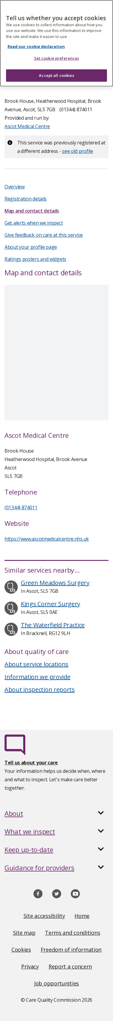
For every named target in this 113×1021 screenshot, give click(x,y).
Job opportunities (56, 983)
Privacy (30, 966)
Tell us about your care (31, 762)
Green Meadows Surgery (55, 583)
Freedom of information (71, 949)
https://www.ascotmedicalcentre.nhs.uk (47, 539)
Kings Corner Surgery (50, 604)
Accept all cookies (56, 75)
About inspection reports (40, 689)
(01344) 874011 (21, 507)
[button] (56, 813)
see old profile (77, 151)
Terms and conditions (72, 932)
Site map (24, 932)
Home (81, 915)
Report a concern (70, 966)
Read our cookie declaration (36, 46)
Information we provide (37, 677)
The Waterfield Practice (53, 625)
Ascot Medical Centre (27, 126)
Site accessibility (44, 915)
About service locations (36, 664)
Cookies (21, 949)
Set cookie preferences (56, 58)
